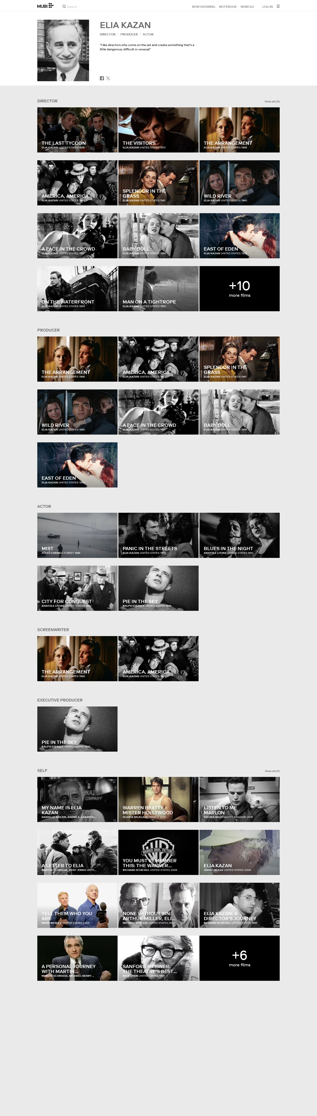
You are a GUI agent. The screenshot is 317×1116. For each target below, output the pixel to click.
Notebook (228, 6)
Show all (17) (272, 771)
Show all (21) (272, 101)
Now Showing (203, 6)
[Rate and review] (110, 145)
